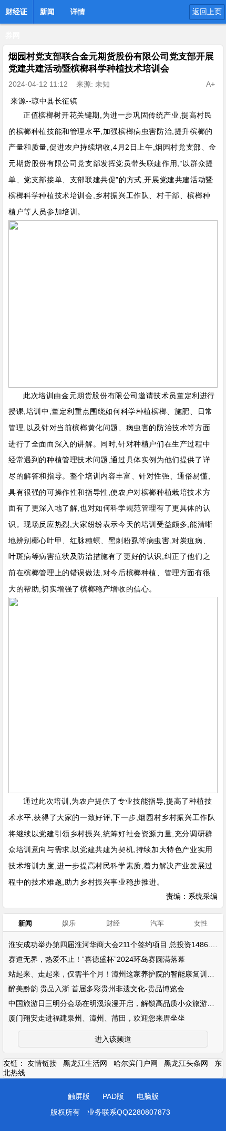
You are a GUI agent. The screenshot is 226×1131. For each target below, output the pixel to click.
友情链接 (42, 1063)
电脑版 (148, 1096)
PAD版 (113, 1096)
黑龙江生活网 (85, 1063)
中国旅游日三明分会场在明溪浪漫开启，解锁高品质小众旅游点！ (115, 1003)
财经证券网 (16, 14)
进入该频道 (113, 1039)
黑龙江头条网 (186, 1063)
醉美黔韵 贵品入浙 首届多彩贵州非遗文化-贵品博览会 (96, 988)
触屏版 (79, 1096)
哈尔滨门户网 (136, 1063)
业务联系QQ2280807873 (128, 1112)
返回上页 (207, 11)
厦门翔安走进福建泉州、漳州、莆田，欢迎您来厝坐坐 (96, 1018)
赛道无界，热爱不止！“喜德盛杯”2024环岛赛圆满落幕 (96, 959)
